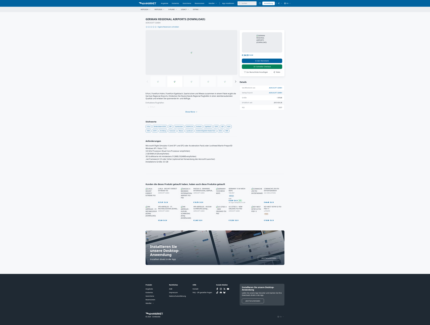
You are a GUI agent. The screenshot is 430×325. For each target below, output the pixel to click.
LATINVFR (267, 211)
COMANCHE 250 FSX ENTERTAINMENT (271, 190)
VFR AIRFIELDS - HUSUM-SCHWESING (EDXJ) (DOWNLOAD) (202, 208)
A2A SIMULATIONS (270, 193)
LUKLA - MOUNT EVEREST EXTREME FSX (167, 190)
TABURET (231, 193)
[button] (168, 27)
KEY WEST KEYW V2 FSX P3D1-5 (272, 208)
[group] (191, 52)
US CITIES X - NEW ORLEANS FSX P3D (235, 208)
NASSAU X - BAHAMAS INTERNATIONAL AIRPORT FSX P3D (203, 190)
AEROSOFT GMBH (153, 23)
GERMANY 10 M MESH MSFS (237, 190)
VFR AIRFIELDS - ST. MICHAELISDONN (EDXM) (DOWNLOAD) (167, 208)
